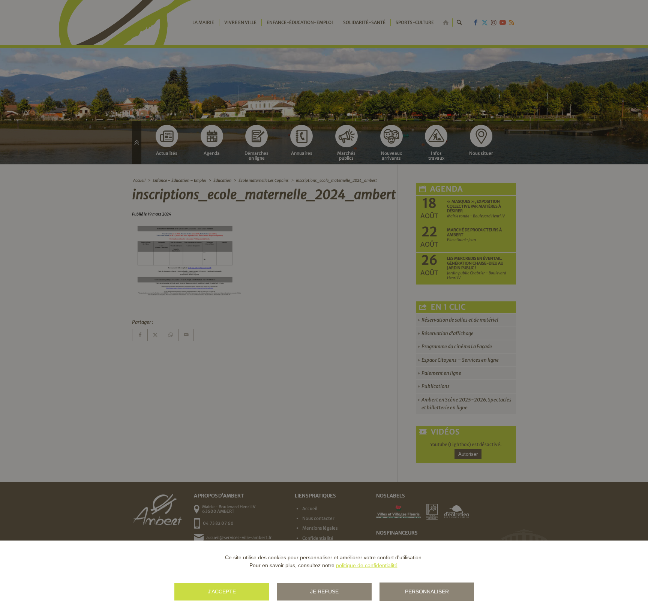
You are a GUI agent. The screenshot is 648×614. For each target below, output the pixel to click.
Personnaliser (427, 592)
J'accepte (222, 592)
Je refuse (324, 592)
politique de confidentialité (367, 565)
